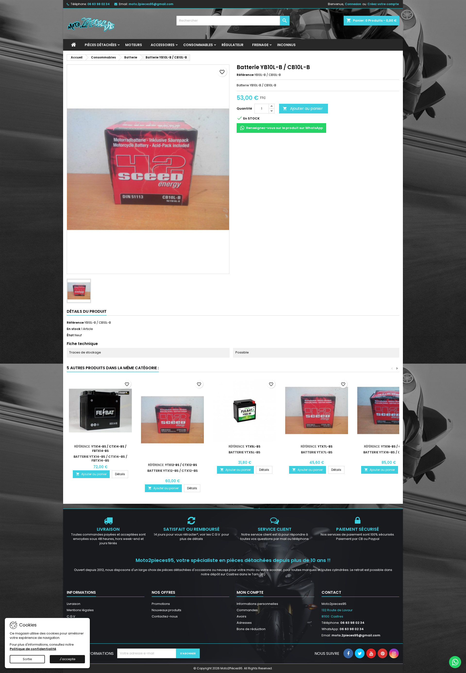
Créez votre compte (383, 4)
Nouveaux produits (166, 610)
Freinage (260, 44)
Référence (245, 75)
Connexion (353, 4)
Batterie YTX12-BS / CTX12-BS (172, 470)
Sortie (27, 659)
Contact (331, 592)
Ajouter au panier (303, 108)
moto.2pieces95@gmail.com (151, 4)
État (70, 335)
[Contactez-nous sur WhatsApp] (455, 662)
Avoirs (241, 616)
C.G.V (71, 616)
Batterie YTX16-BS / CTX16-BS (388, 452)
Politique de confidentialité (33, 649)
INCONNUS (286, 44)
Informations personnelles (257, 603)
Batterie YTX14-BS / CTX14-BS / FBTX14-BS (100, 458)
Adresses (244, 622)
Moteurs (133, 44)
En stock (74, 329)
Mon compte (250, 592)
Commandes (247, 610)
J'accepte (67, 659)
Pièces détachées (100, 44)
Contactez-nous (165, 616)
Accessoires (163, 44)
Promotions (161, 603)
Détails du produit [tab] (87, 311)
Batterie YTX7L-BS (317, 452)
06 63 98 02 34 (98, 4)
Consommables (198, 44)
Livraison (73, 603)
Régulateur (232, 44)
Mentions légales (80, 610)
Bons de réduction (251, 629)
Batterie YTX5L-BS (244, 452)
